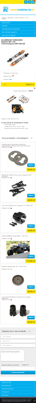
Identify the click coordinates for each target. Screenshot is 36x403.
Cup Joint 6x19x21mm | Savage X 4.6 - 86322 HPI (17, 205)
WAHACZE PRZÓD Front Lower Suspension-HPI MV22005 (16, 175)
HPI (27, 17)
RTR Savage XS (10, 124)
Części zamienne (19, 17)
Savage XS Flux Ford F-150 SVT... (14, 126)
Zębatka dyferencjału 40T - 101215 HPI (14, 266)
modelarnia (18, 9)
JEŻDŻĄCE (10, 17)
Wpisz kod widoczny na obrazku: (10, 365)
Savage (4, 18)
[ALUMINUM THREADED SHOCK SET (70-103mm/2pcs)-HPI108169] (18, 67)
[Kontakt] (29, 2)
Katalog (4, 17)
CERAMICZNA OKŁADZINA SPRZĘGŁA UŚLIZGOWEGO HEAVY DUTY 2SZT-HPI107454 (16, 145)
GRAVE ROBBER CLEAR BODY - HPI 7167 (15, 236)
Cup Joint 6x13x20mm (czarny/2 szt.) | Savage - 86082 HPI (16, 297)
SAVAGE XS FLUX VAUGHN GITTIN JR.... (16, 128)
